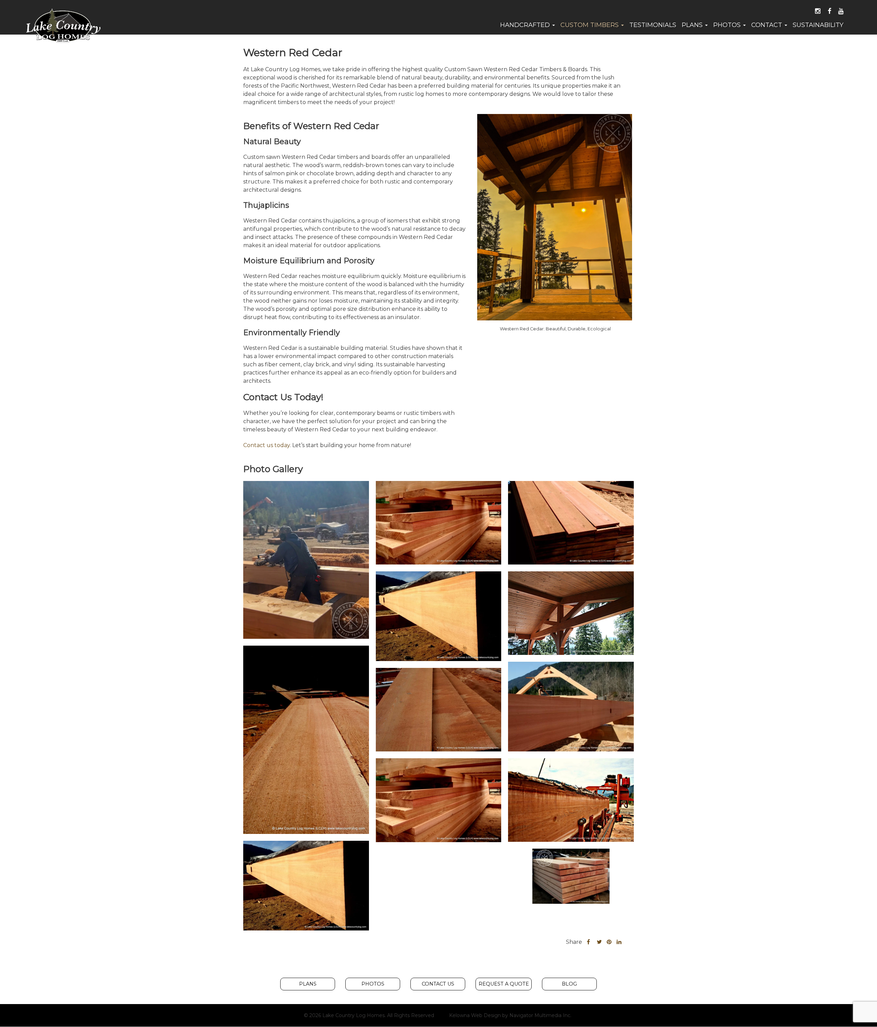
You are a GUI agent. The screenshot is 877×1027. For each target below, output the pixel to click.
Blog (569, 984)
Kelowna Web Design (475, 1015)
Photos (727, 25)
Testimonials (652, 25)
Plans (693, 25)
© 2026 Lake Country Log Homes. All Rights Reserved (369, 1015)
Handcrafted (526, 25)
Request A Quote (504, 984)
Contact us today (266, 445)
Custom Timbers (590, 25)
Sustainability (818, 25)
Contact (767, 25)
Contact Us (438, 984)
